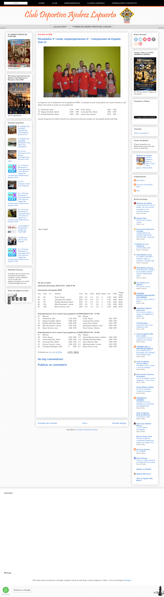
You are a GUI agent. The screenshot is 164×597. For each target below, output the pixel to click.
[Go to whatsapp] (6, 590)
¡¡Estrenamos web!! (143, 417)
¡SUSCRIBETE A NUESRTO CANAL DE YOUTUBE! (23, 229)
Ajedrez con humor (144, 155)
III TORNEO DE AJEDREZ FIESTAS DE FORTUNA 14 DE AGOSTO (24, 130)
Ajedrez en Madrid (143, 469)
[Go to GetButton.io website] (6, 594)
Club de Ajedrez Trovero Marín (142, 362)
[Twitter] (140, 41)
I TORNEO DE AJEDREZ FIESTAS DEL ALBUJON (91, 27)
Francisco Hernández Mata (144, 186)
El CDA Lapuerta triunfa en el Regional (24, 184)
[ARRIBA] (158, 591)
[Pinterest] (140, 45)
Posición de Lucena (143, 286)
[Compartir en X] (73, 352)
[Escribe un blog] (71, 352)
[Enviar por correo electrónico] (68, 352)
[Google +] (154, 41)
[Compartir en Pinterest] (77, 352)
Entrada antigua (119, 423)
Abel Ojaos (140, 180)
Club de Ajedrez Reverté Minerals (143, 414)
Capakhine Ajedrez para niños (144, 309)
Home (42, 3)
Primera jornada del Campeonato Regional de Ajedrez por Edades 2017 (145, 440)
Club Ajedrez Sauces (144, 268)
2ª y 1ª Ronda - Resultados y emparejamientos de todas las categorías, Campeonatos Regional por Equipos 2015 (19, 255)
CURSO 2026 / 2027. (143, 248)
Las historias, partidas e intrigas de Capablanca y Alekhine (145, 314)
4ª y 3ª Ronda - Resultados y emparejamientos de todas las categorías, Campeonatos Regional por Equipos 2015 (19, 216)
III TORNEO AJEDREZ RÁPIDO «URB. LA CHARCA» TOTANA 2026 (145, 259)
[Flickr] (149, 41)
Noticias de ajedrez (144, 203)
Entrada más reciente (47, 423)
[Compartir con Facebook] (75, 352)
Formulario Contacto (124, 3)
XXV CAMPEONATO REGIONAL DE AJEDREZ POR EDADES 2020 (145, 353)
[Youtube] (145, 41)
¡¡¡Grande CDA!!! (60, 27)
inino (138, 191)
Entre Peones (141, 458)
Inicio (84, 423)
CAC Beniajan (142, 323)
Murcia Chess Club (144, 436)
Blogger (128, 580)
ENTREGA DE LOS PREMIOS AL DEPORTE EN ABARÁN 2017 (145, 404)
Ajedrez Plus (141, 218)
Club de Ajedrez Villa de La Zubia (144, 335)
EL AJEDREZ (141, 451)
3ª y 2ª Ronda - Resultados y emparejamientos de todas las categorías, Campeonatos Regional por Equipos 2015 (19, 171)
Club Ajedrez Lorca (144, 255)
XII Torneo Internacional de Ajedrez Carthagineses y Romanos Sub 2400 (19, 156)
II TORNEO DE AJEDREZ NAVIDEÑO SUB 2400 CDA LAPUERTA (24, 143)
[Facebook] (136, 41)
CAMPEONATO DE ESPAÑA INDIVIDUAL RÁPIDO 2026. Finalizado (145, 235)
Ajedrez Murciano (143, 474)
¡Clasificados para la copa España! (22, 240)
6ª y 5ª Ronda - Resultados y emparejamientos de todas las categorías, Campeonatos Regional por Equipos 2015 (19, 199)
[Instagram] (136, 45)
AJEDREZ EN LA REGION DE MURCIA (144, 348)
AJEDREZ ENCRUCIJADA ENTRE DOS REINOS (145, 295)
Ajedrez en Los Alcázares (142, 245)
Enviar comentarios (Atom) (87, 430)
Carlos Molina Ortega (145, 387)
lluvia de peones (143, 449)
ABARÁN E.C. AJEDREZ (141, 399)
